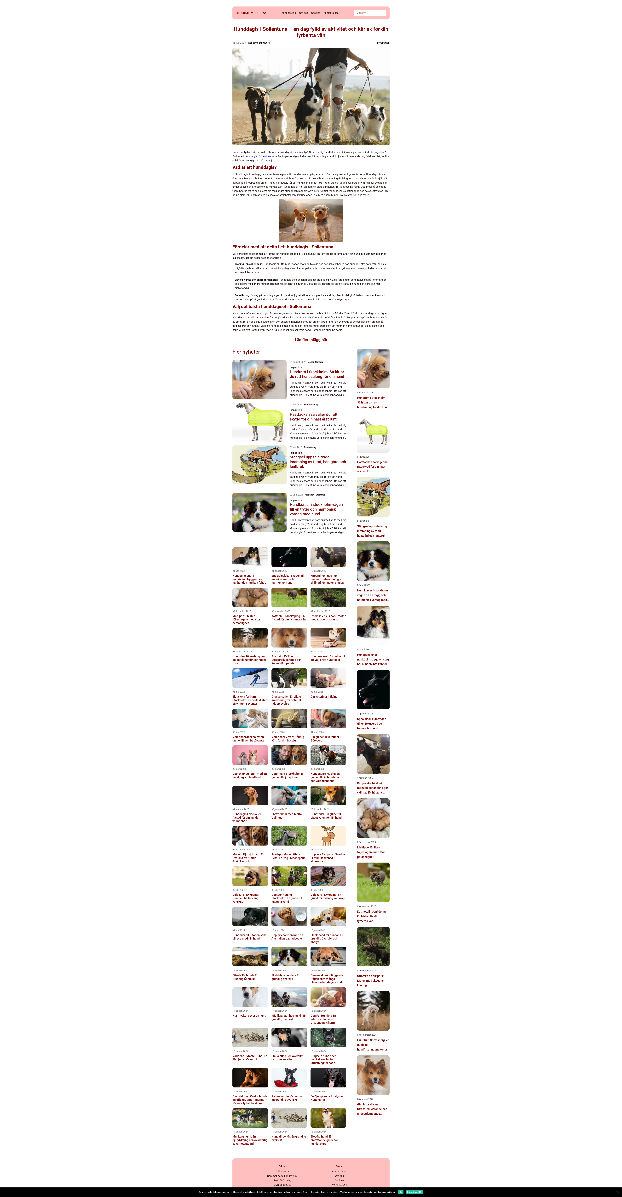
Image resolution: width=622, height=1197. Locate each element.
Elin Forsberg (311, 404)
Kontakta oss (331, 12)
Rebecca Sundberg (259, 42)
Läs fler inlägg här (311, 339)
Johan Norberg (315, 362)
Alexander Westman (315, 494)
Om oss (303, 12)
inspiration (383, 42)
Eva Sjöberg (310, 447)
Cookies (315, 12)
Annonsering (289, 12)
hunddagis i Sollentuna (258, 156)
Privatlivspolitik (414, 1192)
